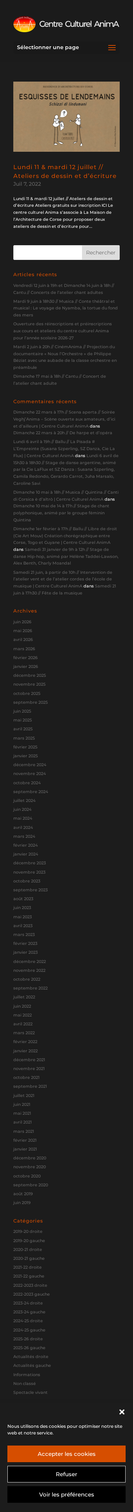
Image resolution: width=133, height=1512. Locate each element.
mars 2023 (24, 934)
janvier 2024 (25, 854)
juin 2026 (22, 621)
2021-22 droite (27, 1267)
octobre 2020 (27, 1176)
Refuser (66, 1474)
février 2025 (25, 747)
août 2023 (23, 898)
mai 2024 (22, 818)
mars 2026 (24, 648)
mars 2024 (24, 836)
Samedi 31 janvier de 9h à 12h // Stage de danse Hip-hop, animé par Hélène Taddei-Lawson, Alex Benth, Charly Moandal (66, 556)
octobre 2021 (26, 1077)
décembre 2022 (29, 961)
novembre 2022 (29, 970)
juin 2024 (22, 809)
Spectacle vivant (30, 1392)
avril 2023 (23, 925)
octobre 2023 (26, 881)
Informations (26, 1374)
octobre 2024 (27, 782)
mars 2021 (23, 1131)
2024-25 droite (28, 1320)
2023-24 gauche (29, 1311)
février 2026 (25, 657)
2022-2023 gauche (31, 1294)
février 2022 (25, 1041)
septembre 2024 (30, 791)
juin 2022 (22, 1006)
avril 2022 (23, 1023)
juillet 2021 (23, 1095)
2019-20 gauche (29, 1240)
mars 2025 (24, 738)
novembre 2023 (29, 872)
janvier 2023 (25, 952)
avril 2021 (22, 1122)
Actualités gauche (32, 1365)
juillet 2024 (24, 800)
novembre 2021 (29, 1068)
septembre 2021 (30, 1086)
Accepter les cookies (67, 1453)
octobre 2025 (26, 693)
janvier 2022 (25, 1050)
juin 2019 (22, 1202)
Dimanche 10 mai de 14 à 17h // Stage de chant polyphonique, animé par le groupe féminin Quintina (61, 512)
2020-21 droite (27, 1249)
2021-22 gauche (28, 1276)
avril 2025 (23, 728)
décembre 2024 (29, 764)
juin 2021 (21, 1104)
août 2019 (23, 1193)
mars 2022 (24, 1032)
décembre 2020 (29, 1157)
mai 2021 (22, 1113)
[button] (122, 1412)
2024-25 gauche (29, 1330)
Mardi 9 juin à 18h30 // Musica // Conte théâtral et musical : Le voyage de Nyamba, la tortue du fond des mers (65, 308)
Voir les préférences (66, 1494)
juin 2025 (22, 711)
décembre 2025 (29, 675)
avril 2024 (23, 827)
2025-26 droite (28, 1338)
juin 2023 (22, 907)
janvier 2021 (25, 1149)
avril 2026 (23, 639)
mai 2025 (22, 720)
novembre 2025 (29, 684)
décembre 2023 (29, 862)
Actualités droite (30, 1356)
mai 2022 (22, 1015)
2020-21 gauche (29, 1258)
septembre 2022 (30, 988)
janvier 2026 (25, 666)
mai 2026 (22, 630)
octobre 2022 (26, 979)
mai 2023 (22, 916)
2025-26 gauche (29, 1347)
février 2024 (25, 845)
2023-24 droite (28, 1303)
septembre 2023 (30, 889)
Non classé (24, 1383)
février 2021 (25, 1140)
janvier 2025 (25, 755)
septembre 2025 (30, 702)
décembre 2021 (29, 1059)
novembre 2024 (29, 773)
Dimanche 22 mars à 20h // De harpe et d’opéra (62, 432)
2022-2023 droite (30, 1285)
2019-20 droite (27, 1231)
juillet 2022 (24, 997)
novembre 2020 (29, 1166)
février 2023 (25, 943)
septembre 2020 (30, 1184)
